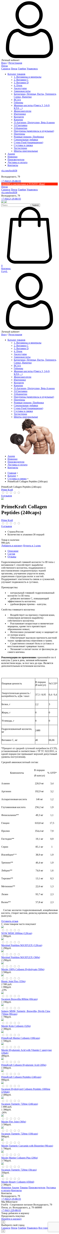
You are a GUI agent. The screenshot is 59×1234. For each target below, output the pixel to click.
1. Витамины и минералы (27, 77)
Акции (11, 153)
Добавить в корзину (12, 545)
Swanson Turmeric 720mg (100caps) (19, 1133)
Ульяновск (32, 68)
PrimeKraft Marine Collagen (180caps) (20, 1038)
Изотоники (20, 114)
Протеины (19, 134)
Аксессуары (20, 88)
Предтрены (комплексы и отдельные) (34, 131)
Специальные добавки (26, 139)
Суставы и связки (23, 145)
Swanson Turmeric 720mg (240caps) (19, 1104)
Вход (4, 63)
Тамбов (22, 68)
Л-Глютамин (20, 125)
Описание (13, 551)
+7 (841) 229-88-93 (11, 1210)
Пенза (14, 68)
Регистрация (15, 63)
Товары (24, 1187)
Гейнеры (18, 102)
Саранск (5, 68)
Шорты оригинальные (26, 151)
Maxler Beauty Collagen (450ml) (17, 1181)
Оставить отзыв (9, 921)
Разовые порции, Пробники (29, 136)
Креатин (18, 119)
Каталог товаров (16, 74)
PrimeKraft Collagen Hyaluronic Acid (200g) (23, 1065)
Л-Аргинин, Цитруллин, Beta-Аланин (34, 122)
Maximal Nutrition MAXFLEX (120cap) (21, 945)
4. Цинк (18, 85)
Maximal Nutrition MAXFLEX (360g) (20, 957)
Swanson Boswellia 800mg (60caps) (19, 999)
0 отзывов (6, 495)
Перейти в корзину (11, 1219)
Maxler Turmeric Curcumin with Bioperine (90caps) (27, 1145)
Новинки (12, 156)
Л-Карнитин (20, 128)
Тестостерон (20, 148)
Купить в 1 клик (32, 545)
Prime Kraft (7, 489)
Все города (44, 1228)
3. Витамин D (21, 82)
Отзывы (12, 556)
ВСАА (17, 99)
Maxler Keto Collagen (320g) (16, 1026)
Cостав (11, 553)
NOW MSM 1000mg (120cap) (16, 933)
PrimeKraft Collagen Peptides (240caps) (21, 1077)
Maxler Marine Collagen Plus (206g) (19, 1157)
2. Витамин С (21, 79)
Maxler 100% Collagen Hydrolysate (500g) (22, 969)
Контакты (13, 165)
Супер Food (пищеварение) (28, 142)
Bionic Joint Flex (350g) (13, 981)
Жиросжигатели (22, 111)
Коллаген (19, 116)
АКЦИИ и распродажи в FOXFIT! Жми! (23, 184)
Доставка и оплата (17, 162)
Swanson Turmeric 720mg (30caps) (19, 1169)
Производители (16, 159)
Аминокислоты (22, 91)
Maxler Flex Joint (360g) (13, 1121)
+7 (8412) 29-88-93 (11, 181)
